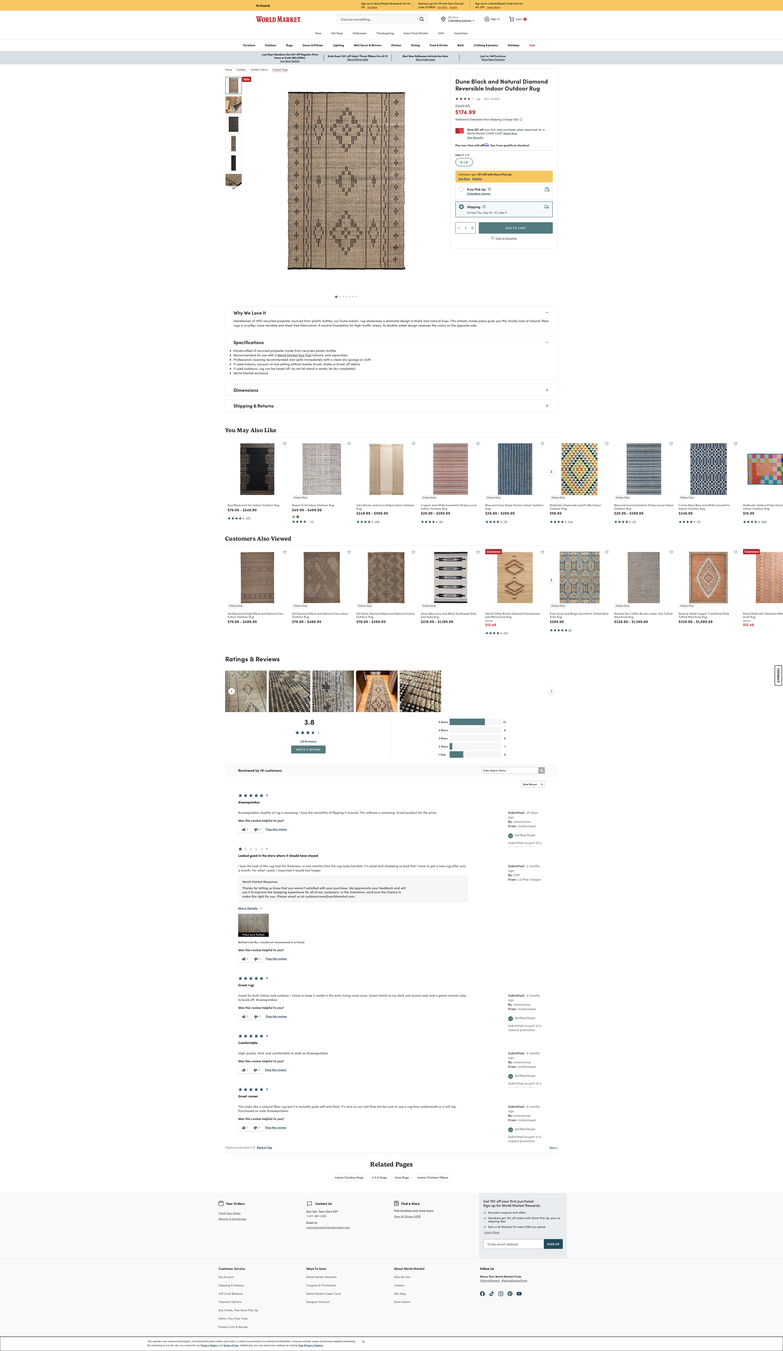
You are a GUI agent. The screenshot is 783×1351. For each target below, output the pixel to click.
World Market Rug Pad (294, 355)
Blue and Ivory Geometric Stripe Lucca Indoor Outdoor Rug (644, 506)
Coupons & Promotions (321, 1285)
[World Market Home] (278, 19)
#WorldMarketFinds (514, 1281)
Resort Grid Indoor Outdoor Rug (313, 505)
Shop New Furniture (493, 59)
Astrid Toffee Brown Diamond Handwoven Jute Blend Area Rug (512, 615)
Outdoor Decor (259, 69)
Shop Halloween (425, 59)
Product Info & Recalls (233, 1327)
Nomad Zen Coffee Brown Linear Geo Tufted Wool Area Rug (643, 615)
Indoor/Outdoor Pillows (432, 1177)
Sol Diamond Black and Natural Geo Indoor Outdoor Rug (320, 615)
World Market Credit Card (323, 1294)
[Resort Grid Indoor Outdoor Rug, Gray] (297, 516)
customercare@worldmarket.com (328, 1227)
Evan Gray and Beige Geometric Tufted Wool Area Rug (579, 615)
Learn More (493, 7)
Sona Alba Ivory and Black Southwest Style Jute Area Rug (448, 615)
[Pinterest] (510, 1293)
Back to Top (264, 1147)
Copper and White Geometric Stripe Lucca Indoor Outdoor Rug (449, 506)
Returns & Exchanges (232, 1219)
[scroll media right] (551, 691)
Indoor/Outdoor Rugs (349, 1177)
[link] (518, 19)
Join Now (372, 7)
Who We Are (402, 1277)
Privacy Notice (209, 1345)
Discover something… (356, 19)
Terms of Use (231, 1345)
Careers (399, 1285)
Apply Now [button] (510, 133)
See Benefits (475, 137)
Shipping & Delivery (231, 1285)
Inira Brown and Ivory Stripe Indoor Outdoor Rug (385, 506)
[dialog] (391, 1344)
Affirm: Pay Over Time (233, 1318)
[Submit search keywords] (421, 19)
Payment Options (230, 1302)
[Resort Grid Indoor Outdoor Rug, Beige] (293, 516)
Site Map (400, 1294)
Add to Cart (515, 228)
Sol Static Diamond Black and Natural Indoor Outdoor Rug (385, 615)
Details (453, 7)
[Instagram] (500, 1293)
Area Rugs (402, 1177)
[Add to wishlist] (284, 444)
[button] (249, 45)
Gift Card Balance (231, 1294)
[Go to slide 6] (353, 296)
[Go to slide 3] (343, 296)
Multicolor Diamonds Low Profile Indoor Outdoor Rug (575, 506)
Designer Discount (318, 1302)
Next (554, 1147)
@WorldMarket (490, 1281)
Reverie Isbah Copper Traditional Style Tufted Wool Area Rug (704, 615)
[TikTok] (491, 1293)
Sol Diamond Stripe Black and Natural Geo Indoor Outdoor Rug (255, 615)
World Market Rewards (321, 1277)
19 (478, 99)
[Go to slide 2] (340, 296)
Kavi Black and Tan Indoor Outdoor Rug (253, 505)
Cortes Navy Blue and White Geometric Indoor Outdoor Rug (704, 506)
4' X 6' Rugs (379, 1177)
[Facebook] (482, 1293)
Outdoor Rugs (280, 69)
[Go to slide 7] (356, 296)
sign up (553, 1244)
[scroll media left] (231, 691)
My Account (226, 1277)
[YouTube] (519, 1293)
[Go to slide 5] (350, 296)
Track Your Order (230, 1213)
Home (228, 69)
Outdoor (241, 69)
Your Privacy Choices (310, 1345)
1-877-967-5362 (316, 1216)
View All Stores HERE (407, 1216)
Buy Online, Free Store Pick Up (238, 1310)
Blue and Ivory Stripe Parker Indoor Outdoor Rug (514, 506)
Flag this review (276, 829)
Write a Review (308, 749)
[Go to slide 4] (346, 296)
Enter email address (503, 1244)
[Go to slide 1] (336, 297)
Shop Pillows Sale (357, 59)
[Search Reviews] (541, 770)
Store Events (402, 1302)
